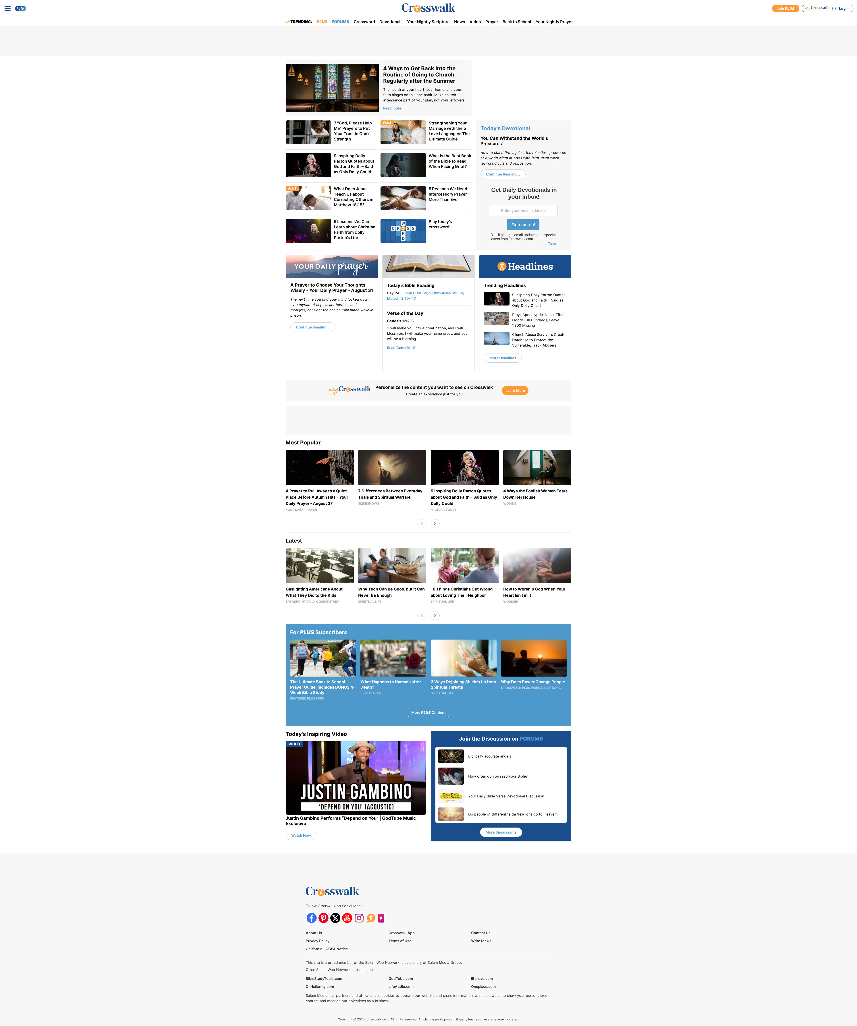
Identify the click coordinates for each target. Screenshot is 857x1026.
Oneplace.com (483, 986)
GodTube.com (401, 978)
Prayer (491, 21)
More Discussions (501, 832)
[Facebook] (312, 918)
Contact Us (481, 933)
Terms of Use (400, 941)
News (459, 21)
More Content (428, 712)
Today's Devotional (505, 128)
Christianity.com (320, 986)
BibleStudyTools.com (324, 978)
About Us (314, 933)
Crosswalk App (402, 933)
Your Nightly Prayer (554, 21)
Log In (844, 8)
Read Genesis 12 (401, 347)
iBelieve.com (482, 978)
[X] (335, 918)
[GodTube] (383, 918)
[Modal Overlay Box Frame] (524, 216)
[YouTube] (347, 918)
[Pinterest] (323, 918)
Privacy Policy (317, 941)
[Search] (20, 8)
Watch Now (301, 835)
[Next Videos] (435, 523)
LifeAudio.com (401, 986)
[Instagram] (359, 918)
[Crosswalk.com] (428, 7)
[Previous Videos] (421, 523)
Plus (322, 21)
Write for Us (481, 941)
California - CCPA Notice (327, 949)
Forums (340, 21)
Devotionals (391, 21)
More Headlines (502, 358)
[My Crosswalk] (817, 8)
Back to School (517, 21)
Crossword (364, 21)
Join (786, 8)
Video (475, 21)
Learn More (515, 390)
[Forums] (371, 918)
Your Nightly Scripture (428, 21)
